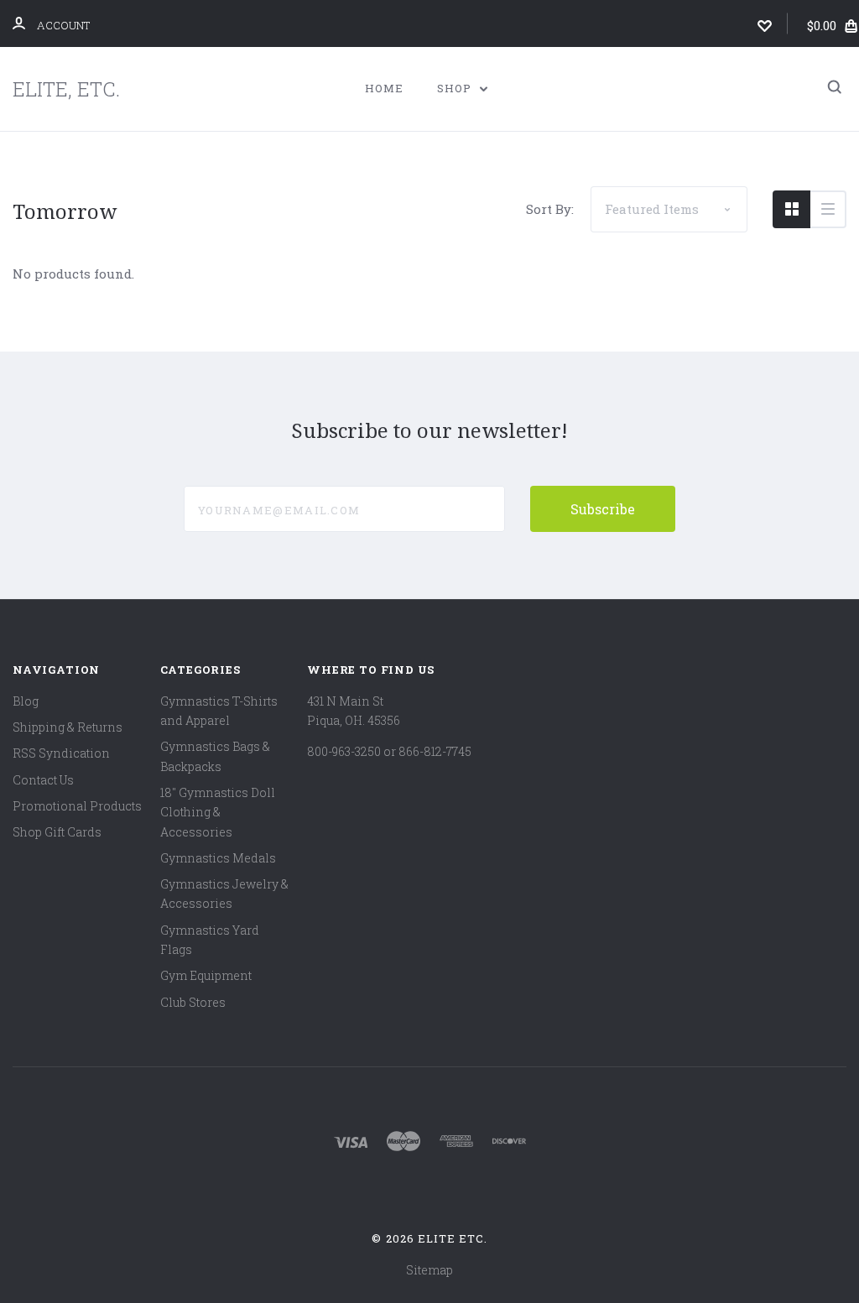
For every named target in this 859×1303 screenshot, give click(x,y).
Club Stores (193, 1002)
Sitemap (429, 1270)
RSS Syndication (61, 753)
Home (384, 88)
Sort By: (550, 209)
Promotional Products (77, 806)
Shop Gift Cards (57, 832)
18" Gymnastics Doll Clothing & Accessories (217, 812)
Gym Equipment (206, 975)
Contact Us (43, 780)
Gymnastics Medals (218, 858)
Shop (456, 88)
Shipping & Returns (67, 727)
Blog (26, 701)
